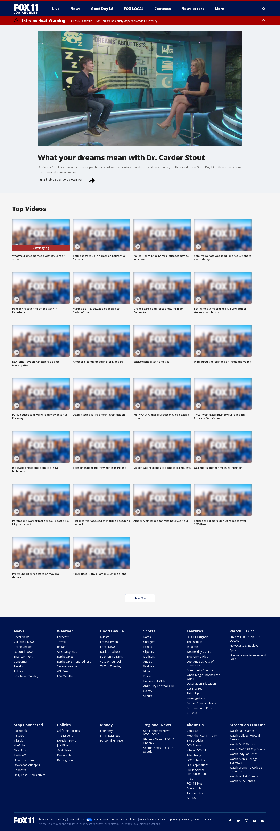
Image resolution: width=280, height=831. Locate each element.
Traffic (61, 642)
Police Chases (23, 647)
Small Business (110, 735)
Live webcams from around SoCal (248, 657)
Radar (61, 647)
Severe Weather (67, 666)
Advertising (194, 755)
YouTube (20, 745)
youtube (255, 820)
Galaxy (147, 691)
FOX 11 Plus (195, 783)
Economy (106, 731)
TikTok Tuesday (110, 666)
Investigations (196, 698)
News (19, 631)
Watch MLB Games (242, 744)
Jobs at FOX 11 (196, 750)
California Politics (68, 731)
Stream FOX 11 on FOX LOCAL (245, 638)
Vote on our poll (110, 661)
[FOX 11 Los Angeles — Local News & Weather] (27, 9)
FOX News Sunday (26, 676)
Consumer (20, 661)
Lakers (147, 647)
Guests (104, 637)
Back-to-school (110, 652)
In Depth (192, 647)
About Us (195, 724)
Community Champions (202, 670)
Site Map (192, 798)
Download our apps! (27, 765)
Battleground (65, 760)
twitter (238, 820)
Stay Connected (28, 724)
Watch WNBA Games (244, 776)
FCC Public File (196, 760)
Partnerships (195, 793)
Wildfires (62, 671)
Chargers (149, 642)
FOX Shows (194, 745)
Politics (18, 671)
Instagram (20, 735)
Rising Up (193, 693)
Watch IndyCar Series (244, 754)
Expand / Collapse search (263, 9)
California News (24, 642)
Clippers (148, 652)
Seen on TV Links (111, 656)
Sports (149, 631)
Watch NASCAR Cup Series (247, 749)
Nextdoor (20, 750)
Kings (146, 671)
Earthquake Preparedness (74, 661)
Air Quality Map (67, 652)
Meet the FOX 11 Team (202, 735)
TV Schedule (195, 740)
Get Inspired (195, 688)
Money (106, 724)
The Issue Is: (195, 642)
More (219, 8)
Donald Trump (66, 740)
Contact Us (194, 788)
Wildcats (148, 666)
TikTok (18, 740)
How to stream (24, 760)
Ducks (147, 676)
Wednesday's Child (199, 652)
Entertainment (23, 656)
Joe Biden (63, 745)
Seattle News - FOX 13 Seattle (158, 749)
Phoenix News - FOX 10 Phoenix (159, 741)
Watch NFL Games (242, 731)
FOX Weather (66, 676)
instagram (246, 820)
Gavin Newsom (67, 750)
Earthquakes (65, 656)
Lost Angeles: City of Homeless (200, 663)
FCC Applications (198, 765)
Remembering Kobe (200, 708)
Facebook (20, 731)
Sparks (147, 696)
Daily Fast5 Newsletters (29, 775)
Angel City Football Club (159, 686)
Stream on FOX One (248, 724)
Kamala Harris (66, 755)
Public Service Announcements (197, 772)
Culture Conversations (201, 703)
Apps (233, 650)
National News (23, 652)
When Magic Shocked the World (203, 677)
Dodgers (149, 656)
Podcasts (20, 770)
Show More (140, 598)
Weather (65, 631)
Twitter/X (20, 755)
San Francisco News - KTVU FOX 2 (157, 732)
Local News (21, 637)
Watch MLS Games (242, 781)
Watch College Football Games (245, 737)
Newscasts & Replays (244, 645)
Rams (147, 637)
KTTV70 (192, 713)
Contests (192, 731)
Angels (147, 661)
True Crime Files (197, 656)
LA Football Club (154, 681)
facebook (230, 820)
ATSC (190, 778)
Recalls (18, 666)
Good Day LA (112, 631)
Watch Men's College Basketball (243, 760)
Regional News (157, 724)
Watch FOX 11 (242, 631)
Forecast (63, 637)
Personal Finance (111, 740)
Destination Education (201, 683)
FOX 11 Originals (197, 637)
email (263, 820)
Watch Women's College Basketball (246, 769)
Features (195, 631)
